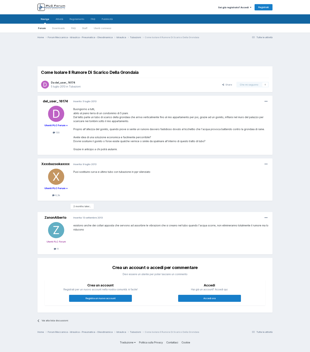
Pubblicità (107, 19)
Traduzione (127, 342)
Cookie (186, 342)
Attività (59, 19)
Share (228, 84)
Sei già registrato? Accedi (234, 7)
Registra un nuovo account (101, 298)
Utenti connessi (102, 28)
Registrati (263, 7)
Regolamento (77, 19)
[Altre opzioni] (266, 101)
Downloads (58, 28)
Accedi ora (209, 298)
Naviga (45, 19)
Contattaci (172, 342)
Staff (84, 28)
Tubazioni (75, 86)
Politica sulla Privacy (151, 342)
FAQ (73, 28)
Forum (42, 28)
